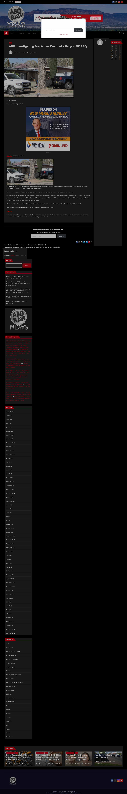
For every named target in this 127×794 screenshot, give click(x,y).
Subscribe (78, 30)
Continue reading (64, 34)
